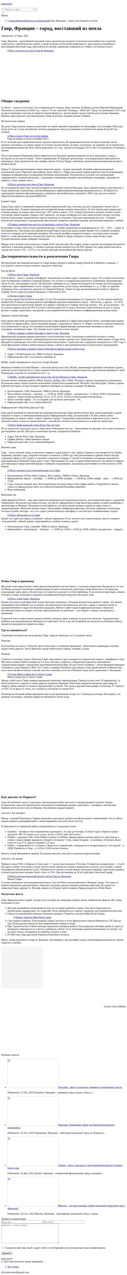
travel (6, 3)
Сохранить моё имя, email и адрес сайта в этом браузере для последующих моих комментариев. (55, 1247)
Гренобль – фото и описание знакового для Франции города (90, 1087)
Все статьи (13, 1266)
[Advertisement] (63, 74)
